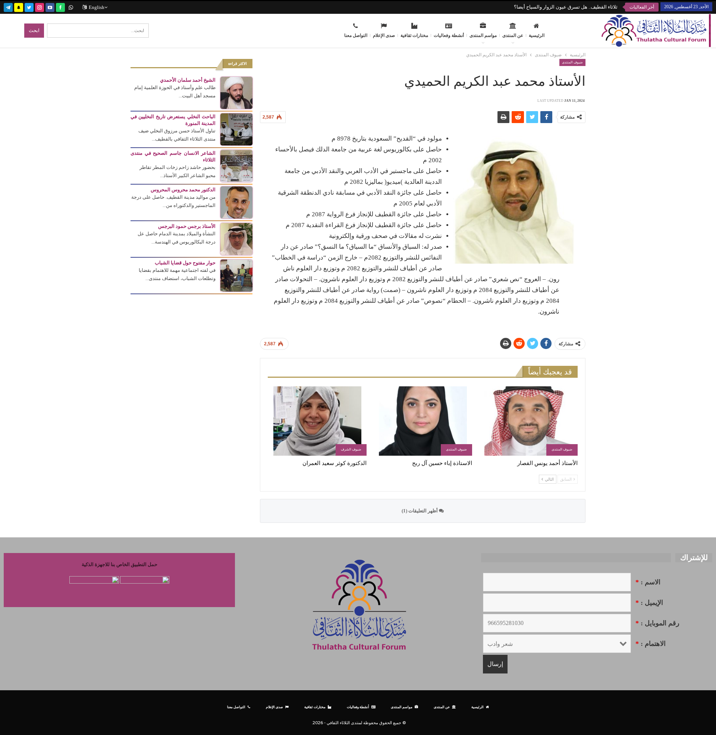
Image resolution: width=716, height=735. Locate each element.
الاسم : (647, 582)
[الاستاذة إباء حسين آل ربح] (422, 420)
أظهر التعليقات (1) (420, 510)
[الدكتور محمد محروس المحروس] (236, 202)
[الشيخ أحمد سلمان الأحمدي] (236, 92)
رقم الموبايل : (657, 623)
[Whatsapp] (70, 6)
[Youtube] (49, 6)
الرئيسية (536, 35)
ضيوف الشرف (351, 449)
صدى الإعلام (384, 35)
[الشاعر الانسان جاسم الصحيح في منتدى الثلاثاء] (236, 165)
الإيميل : (649, 602)
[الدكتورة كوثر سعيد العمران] (317, 420)
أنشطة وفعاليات (449, 35)
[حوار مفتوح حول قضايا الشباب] (236, 275)
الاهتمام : (650, 643)
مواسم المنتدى (483, 35)
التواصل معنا (355, 35)
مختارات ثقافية (414, 35)
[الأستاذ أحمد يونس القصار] (528, 420)
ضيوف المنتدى (572, 62)
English (96, 7)
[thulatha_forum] (39, 6)
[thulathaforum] (60, 6)
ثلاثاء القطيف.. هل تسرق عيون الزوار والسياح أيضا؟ (566, 7)
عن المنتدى (512, 35)
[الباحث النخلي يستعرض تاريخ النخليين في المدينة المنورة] (236, 129)
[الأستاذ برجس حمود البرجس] (236, 238)
